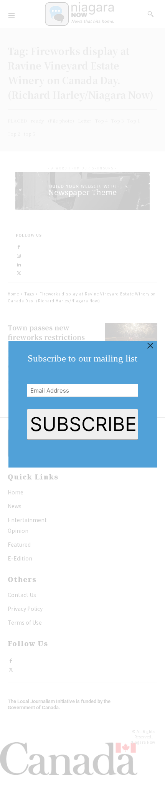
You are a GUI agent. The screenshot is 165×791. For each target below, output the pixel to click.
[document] (82, 395)
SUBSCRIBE (83, 424)
